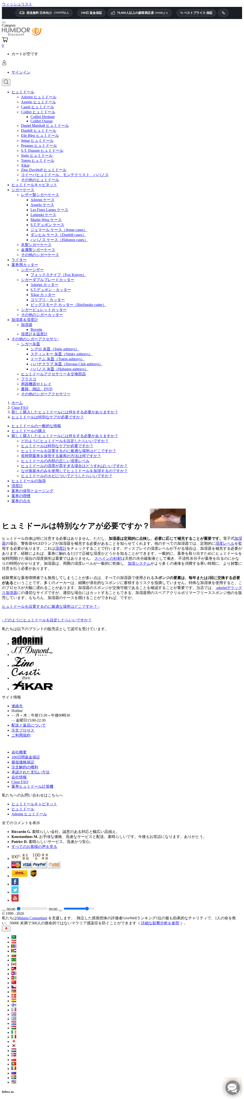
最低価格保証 (22, 762)
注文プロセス (22, 730)
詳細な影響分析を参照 (160, 923)
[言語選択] (6, 928)
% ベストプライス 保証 (196, 13)
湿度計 (61, 548)
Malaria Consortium (32, 918)
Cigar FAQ (19, 782)
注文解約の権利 (24, 767)
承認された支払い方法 (30, 772)
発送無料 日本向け (47, 13)
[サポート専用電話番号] (223, 13)
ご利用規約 (20, 735)
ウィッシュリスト (17, 4)
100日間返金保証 (25, 757)
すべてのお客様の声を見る (34, 847)
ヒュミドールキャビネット (34, 804)
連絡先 (17, 706)
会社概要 (19, 752)
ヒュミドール (22, 809)
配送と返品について (28, 725)
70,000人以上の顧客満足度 (142, 13)
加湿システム (139, 563)
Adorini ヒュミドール (29, 814)
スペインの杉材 (107, 558)
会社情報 (19, 777)
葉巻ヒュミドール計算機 (32, 786)
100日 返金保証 (91, 13)
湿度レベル (224, 543)
